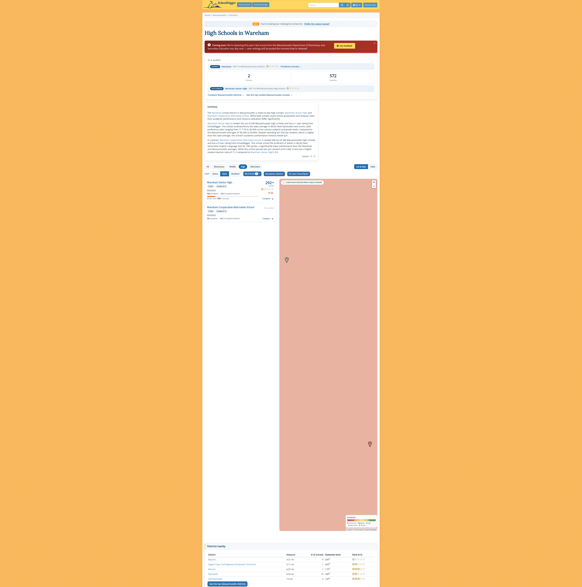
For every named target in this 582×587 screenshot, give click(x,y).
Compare (266, 198)
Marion (212, 569)
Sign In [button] (357, 5)
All (208, 166)
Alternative (255, 166)
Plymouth (213, 574)
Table (372, 166)
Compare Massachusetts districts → (226, 95)
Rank (224, 173)
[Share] (348, 5)
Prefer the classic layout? (316, 24)
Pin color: (298, 174)
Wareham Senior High (236, 88)
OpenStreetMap (371, 529)
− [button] (374, 186)
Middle (232, 166)
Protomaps (359, 529)
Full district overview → (291, 66)
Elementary (219, 166)
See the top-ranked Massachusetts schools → (269, 95)
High (243, 166)
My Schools (251, 173)
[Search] (342, 5)
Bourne (212, 559)
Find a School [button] (244, 4)
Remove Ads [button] (370, 5)
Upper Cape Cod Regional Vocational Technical (232, 564)
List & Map (361, 166)
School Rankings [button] (261, 4)
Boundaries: (273, 174)
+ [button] (374, 182)
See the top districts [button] (227, 583)
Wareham (226, 66)
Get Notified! (346, 45)
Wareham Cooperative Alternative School (228, 115)
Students (235, 173)
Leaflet (349, 529)
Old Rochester (215, 578)
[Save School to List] (272, 199)
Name (215, 173)
